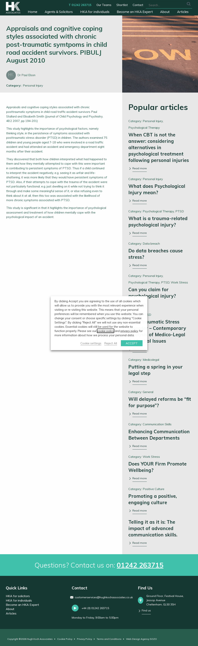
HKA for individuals (94, 12)
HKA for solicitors (18, 596)
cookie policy (105, 331)
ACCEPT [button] (132, 343)
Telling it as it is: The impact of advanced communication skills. (152, 528)
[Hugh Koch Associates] (13, 8)
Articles (183, 12)
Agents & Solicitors (59, 12)
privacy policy (129, 331)
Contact (138, 5)
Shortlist (122, 5)
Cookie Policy (64, 638)
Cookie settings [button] (90, 343)
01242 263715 (140, 565)
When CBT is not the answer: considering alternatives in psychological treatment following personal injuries (158, 147)
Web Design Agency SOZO (141, 638)
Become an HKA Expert (135, 12)
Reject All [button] (110, 343)
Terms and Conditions (109, 638)
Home (32, 12)
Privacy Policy (84, 638)
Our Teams (103, 5)
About (165, 12)
